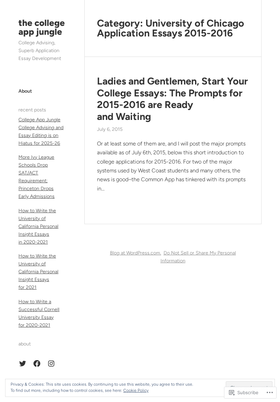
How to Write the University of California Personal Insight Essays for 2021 (38, 271)
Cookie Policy (136, 390)
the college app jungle (41, 27)
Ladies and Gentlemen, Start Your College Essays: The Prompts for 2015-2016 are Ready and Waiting (172, 98)
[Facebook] (37, 363)
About (25, 91)
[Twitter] (22, 363)
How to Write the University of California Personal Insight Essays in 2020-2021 (38, 226)
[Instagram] (51, 363)
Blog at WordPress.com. (135, 253)
